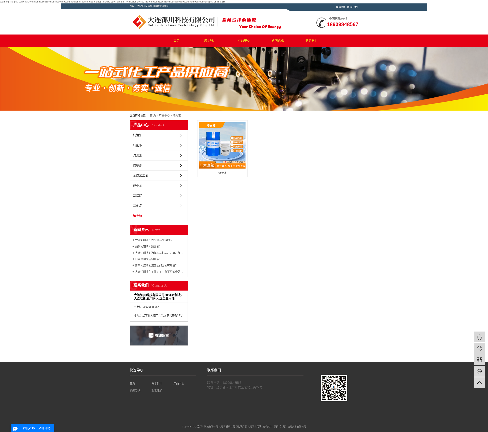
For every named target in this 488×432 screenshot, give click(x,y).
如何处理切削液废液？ (148, 246)
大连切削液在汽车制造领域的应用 (155, 240)
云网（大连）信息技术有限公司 (290, 426)
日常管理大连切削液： (148, 259)
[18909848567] (479, 348)
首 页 (153, 115)
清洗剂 (137, 155)
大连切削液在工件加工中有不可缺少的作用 (160, 271)
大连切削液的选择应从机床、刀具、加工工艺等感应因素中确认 (160, 252)
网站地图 (340, 7)
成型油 (137, 185)
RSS (349, 7)
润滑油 (137, 135)
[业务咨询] (479, 337)
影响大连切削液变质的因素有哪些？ (156, 265)
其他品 (137, 205)
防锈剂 (137, 165)
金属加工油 (140, 175)
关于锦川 (210, 40)
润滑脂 (137, 195)
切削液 (137, 145)
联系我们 (311, 40)
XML (356, 7)
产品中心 (244, 40)
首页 (176, 40)
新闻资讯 (278, 40)
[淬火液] (222, 145)
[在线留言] (479, 371)
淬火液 (177, 115)
